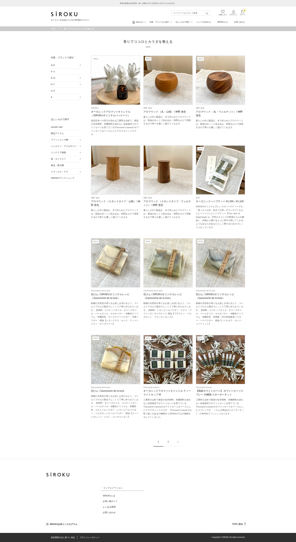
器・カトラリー (58, 159)
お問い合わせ (239, 22)
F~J (53, 71)
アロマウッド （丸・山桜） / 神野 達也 (164, 111)
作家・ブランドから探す (159, 22)
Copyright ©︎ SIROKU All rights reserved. (228, 537)
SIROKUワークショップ (62, 178)
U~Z (53, 90)
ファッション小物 (59, 139)
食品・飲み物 (57, 165)
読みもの (139, 22)
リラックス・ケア (59, 171)
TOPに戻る (238, 524)
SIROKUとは (222, 22)
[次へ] (178, 441)
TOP (53, 29)
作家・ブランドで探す (62, 57)
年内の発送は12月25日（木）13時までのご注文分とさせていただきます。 (148, 3)
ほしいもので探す (183, 22)
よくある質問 (109, 507)
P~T (53, 84)
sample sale (57, 127)
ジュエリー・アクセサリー (64, 146)
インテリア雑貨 (58, 152)
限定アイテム (57, 133)
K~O (53, 78)
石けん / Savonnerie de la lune (107, 391)
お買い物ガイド (110, 501)
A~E (53, 65)
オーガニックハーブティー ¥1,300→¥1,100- (220, 201)
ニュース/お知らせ (203, 22)
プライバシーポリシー (90, 537)
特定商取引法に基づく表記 (63, 537)
